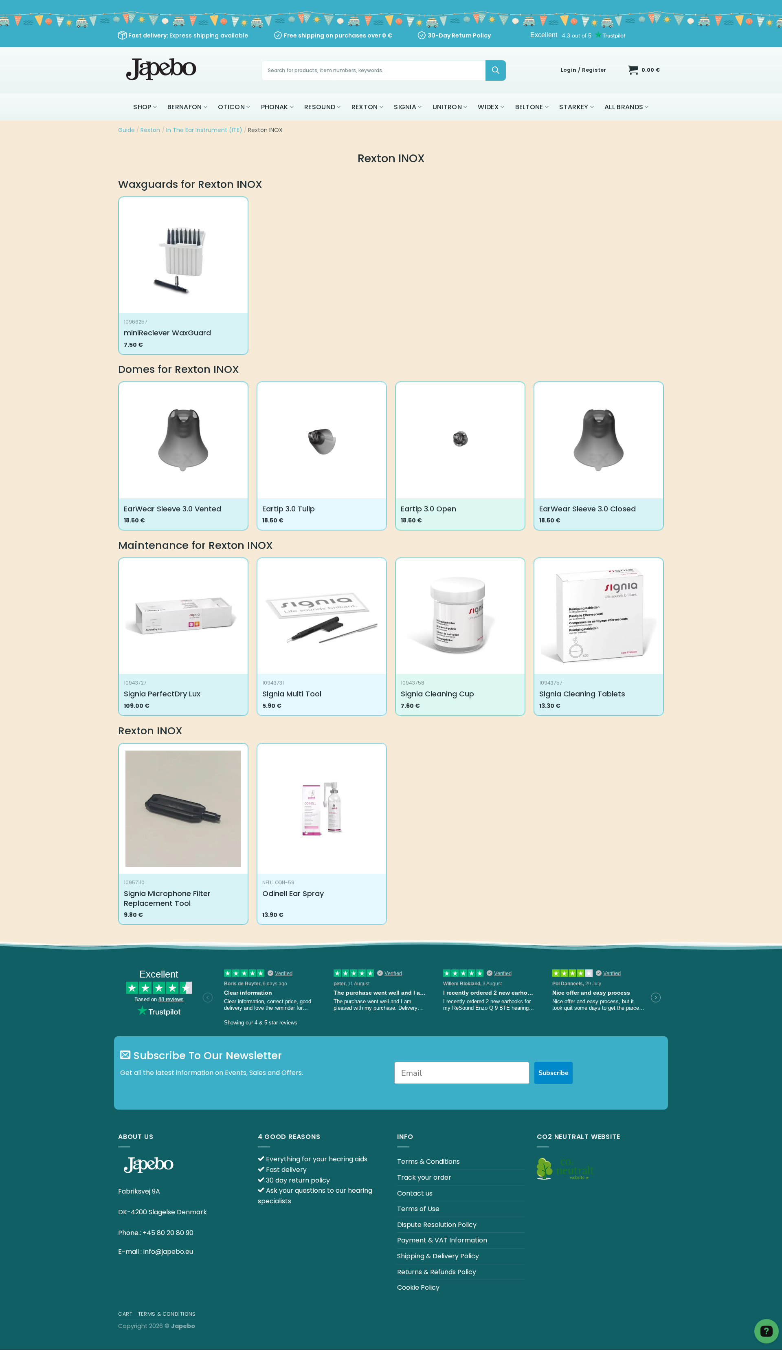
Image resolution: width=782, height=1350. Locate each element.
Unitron (447, 107)
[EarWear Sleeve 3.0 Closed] (598, 440)
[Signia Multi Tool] (321, 616)
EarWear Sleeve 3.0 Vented (172, 508)
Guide (126, 130)
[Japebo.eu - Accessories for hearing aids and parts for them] (162, 70)
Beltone (529, 107)
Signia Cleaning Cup (437, 693)
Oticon (231, 107)
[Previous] (118, 459)
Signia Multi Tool (291, 693)
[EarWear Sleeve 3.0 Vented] (183, 440)
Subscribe (553, 1072)
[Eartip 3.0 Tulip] (321, 440)
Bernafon (184, 107)
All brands (623, 107)
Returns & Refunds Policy (436, 1272)
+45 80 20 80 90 (168, 1233)
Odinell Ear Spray (293, 893)
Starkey (573, 107)
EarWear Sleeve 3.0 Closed (587, 508)
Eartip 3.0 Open (428, 508)
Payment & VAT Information (442, 1240)
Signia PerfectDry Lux (162, 693)
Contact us (415, 1193)
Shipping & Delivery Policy (438, 1256)
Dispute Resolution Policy (437, 1224)
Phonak (274, 107)
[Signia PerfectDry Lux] (183, 616)
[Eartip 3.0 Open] (460, 440)
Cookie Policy (418, 1287)
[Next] (663, 459)
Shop (142, 107)
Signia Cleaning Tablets (582, 693)
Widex (488, 107)
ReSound (319, 107)
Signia (405, 107)
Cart (125, 1313)
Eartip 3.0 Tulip (288, 508)
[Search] (495, 70)
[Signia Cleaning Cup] (460, 616)
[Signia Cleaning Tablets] (598, 616)
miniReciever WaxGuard (167, 332)
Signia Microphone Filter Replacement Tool (167, 898)
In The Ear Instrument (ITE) (204, 130)
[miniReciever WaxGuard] (183, 255)
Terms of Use (418, 1208)
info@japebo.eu (168, 1251)
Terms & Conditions (428, 1161)
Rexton (364, 107)
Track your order (424, 1177)
